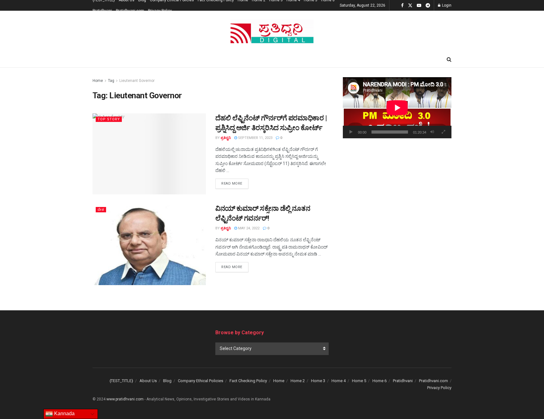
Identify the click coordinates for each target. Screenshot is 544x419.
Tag (111, 80)
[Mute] (432, 132)
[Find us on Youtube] (419, 5)
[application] (397, 107)
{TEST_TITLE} (121, 380)
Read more (234, 183)
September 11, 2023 (254, 138)
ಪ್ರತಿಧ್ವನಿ (226, 138)
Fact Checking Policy (248, 380)
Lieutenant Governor (137, 80)
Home (98, 80)
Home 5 (359, 380)
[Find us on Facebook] (402, 5)
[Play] (351, 132)
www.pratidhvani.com (125, 399)
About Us (148, 380)
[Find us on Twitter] (410, 5)
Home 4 (339, 380)
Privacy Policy (160, 11)
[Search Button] (449, 59)
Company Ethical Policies (200, 380)
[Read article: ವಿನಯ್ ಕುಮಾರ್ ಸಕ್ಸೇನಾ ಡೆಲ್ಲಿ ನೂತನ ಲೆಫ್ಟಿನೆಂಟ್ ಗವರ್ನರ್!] (149, 244)
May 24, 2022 (248, 228)
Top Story (109, 119)
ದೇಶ (101, 210)
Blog (167, 380)
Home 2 (298, 380)
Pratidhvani (102, 11)
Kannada (64, 413)
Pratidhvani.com (130, 11)
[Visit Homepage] (272, 31)
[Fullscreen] (443, 132)
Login (446, 5)
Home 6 (379, 380)
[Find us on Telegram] (428, 5)
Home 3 (318, 380)
